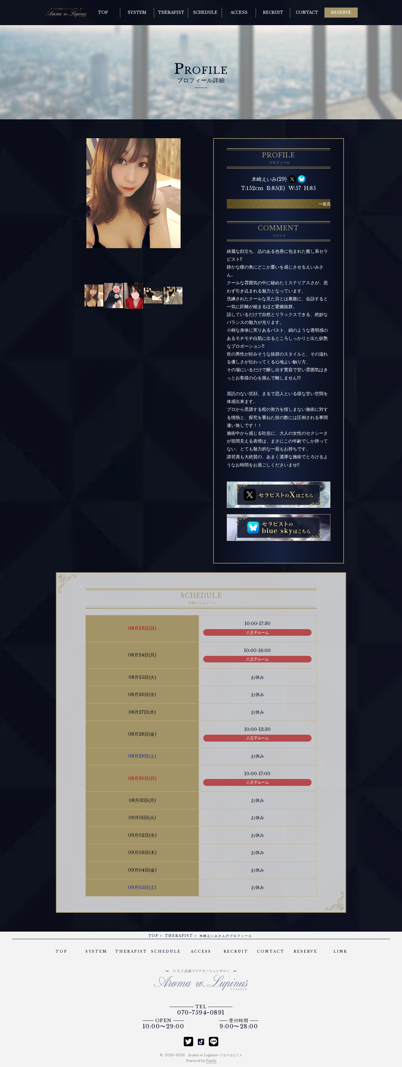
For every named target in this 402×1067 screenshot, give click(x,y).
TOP (153, 936)
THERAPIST (179, 936)
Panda (211, 1061)
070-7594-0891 (201, 1010)
